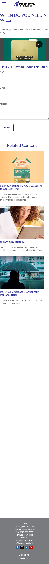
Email (2, 87)
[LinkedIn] (26, 547)
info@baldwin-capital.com (24, 543)
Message (4, 103)
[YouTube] (31, 547)
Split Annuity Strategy (12, 242)
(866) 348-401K (28, 529)
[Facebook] (17, 547)
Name (3, 71)
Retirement (24, 558)
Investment (24, 561)
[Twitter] (22, 547)
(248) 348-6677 (27, 526)
